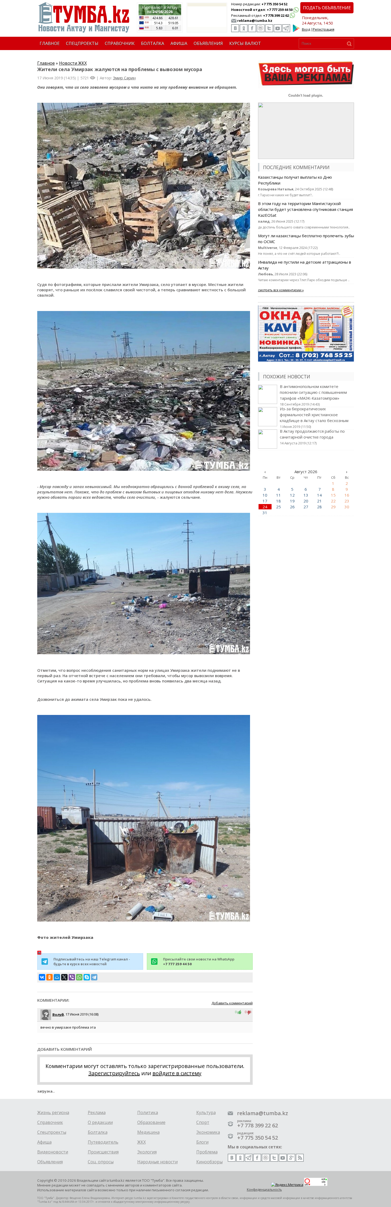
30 (346, 506)
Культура (206, 1112)
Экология (147, 1152)
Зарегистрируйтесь (114, 1073)
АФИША (178, 43)
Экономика (208, 1132)
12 (292, 495)
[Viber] (72, 977)
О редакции (100, 1122)
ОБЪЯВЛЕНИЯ (208, 43)
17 (265, 501)
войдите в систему (176, 1073)
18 (278, 501)
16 (346, 495)
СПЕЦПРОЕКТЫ (82, 43)
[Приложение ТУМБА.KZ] (296, 30)
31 (265, 512)
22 (333, 501)
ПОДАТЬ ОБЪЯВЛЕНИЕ (327, 8)
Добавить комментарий (232, 1003)
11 (278, 495)
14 (319, 495)
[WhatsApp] (79, 977)
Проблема (207, 1152)
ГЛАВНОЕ (50, 43)
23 (346, 501)
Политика (147, 1112)
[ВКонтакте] (42, 977)
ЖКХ (141, 1142)
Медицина (148, 1132)
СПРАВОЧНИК (120, 43)
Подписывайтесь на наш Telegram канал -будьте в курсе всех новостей (91, 961)
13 (305, 495)
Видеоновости (52, 1152)
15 (333, 495)
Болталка (97, 1132)
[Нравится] (241, 1011)
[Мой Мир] (57, 977)
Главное (46, 63)
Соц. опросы (101, 1162)
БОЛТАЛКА (152, 43)
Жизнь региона (53, 1112)
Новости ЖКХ (73, 63)
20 (305, 501)
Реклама (97, 1112)
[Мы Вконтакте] (235, 28)
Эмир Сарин (124, 77)
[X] (64, 977)
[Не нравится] (249, 1011)
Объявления (50, 1162)
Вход (306, 29)
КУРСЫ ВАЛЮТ (245, 43)
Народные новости (157, 1162)
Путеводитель (103, 1142)
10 (265, 495)
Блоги (202, 1142)
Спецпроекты (51, 1132)
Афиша (44, 1142)
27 (305, 506)
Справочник (50, 1122)
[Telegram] (94, 977)
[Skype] (87, 977)
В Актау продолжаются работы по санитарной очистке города (312, 436)
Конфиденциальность (264, 1189)
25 (278, 506)
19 (292, 501)
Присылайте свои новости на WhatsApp (198, 961)
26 (292, 506)
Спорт (202, 1122)
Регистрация (323, 29)
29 (333, 506)
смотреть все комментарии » (281, 290)
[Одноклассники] (49, 977)
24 (265, 506)
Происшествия (103, 1152)
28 (319, 506)
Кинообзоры (209, 1162)
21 (319, 501)
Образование (151, 1122)
